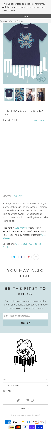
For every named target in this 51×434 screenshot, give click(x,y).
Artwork (7, 196)
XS (25, 145)
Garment (18, 196)
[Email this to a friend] (36, 257)
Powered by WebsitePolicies (11, 21)
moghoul (20, 415)
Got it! (26, 16)
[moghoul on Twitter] (18, 400)
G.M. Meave (21, 244)
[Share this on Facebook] (21, 257)
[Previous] (4, 53)
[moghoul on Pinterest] (28, 400)
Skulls (6, 247)
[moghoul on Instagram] (32, 400)
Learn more (8, 10)
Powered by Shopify (33, 415)
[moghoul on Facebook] (23, 400)
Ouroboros (35, 244)
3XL (5, 153)
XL (31, 145)
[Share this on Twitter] (14, 257)
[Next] (46, 53)
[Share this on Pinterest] (29, 257)
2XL (38, 145)
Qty (4, 161)
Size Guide (40, 120)
